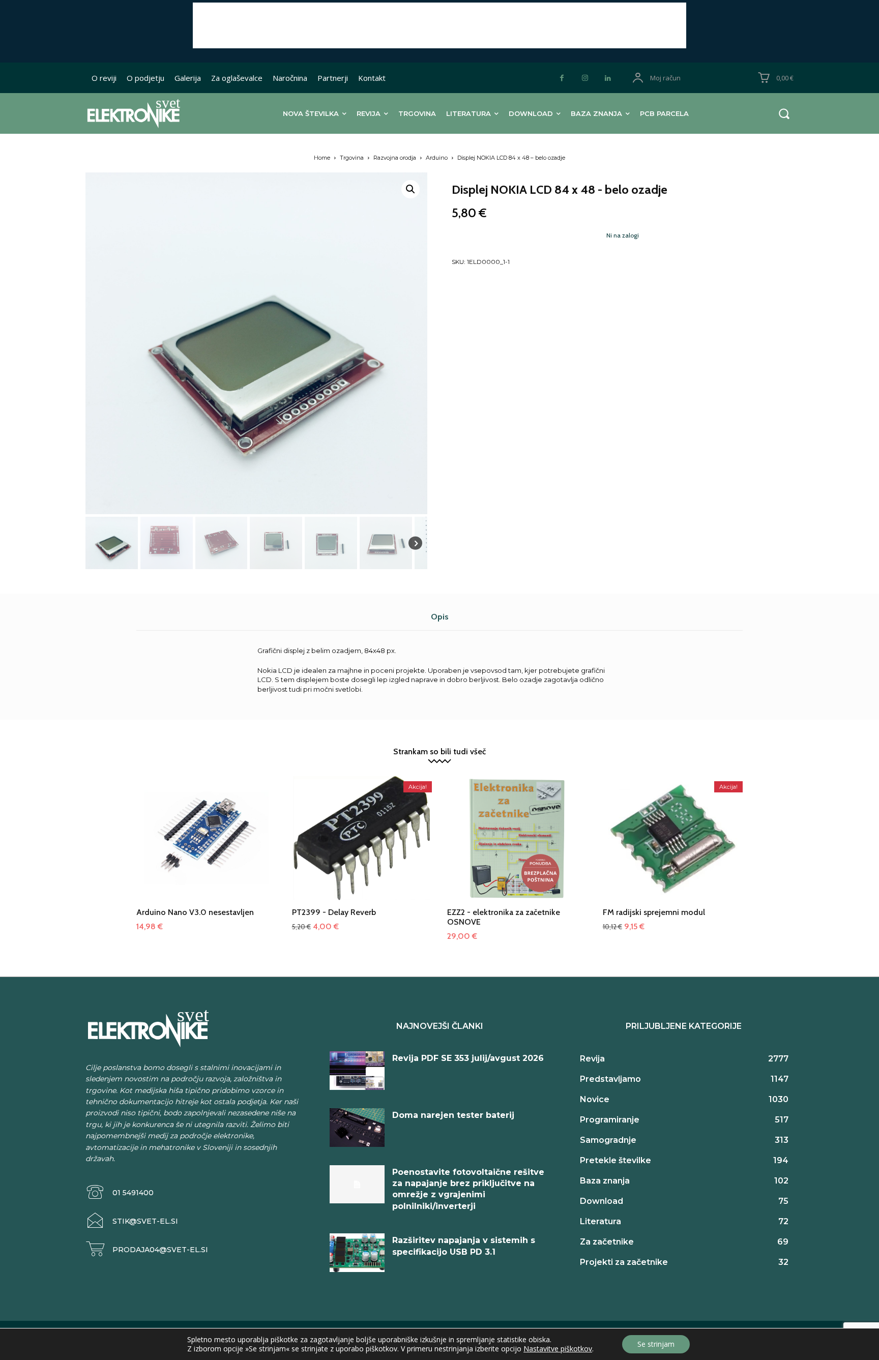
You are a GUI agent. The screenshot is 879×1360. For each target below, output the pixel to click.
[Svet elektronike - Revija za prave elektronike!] (149, 113)
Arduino (437, 157)
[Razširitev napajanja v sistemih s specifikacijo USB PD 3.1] (357, 1252)
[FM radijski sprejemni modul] (673, 846)
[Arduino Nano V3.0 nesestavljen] (206, 846)
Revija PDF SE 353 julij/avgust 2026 (468, 1058)
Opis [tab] (440, 617)
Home (322, 157)
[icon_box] (119, 1192)
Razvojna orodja (394, 157)
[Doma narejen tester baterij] (357, 1127)
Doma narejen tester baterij (453, 1115)
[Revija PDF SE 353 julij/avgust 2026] (357, 1070)
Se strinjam (656, 1344)
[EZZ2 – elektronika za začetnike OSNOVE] (517, 846)
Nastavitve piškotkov (557, 1348)
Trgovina (352, 157)
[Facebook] (562, 78)
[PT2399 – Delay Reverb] (362, 846)
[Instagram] (585, 78)
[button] (784, 113)
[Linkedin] (608, 78)
